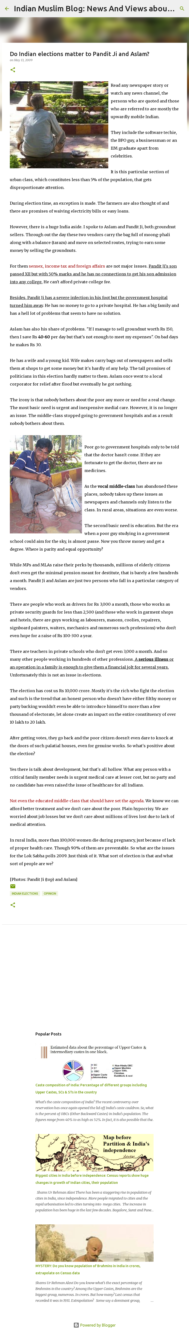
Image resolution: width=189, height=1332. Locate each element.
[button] (13, 70)
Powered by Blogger (97, 1325)
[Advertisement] (94, 982)
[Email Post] (13, 888)
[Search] (182, 8)
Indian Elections (25, 893)
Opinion (50, 893)
